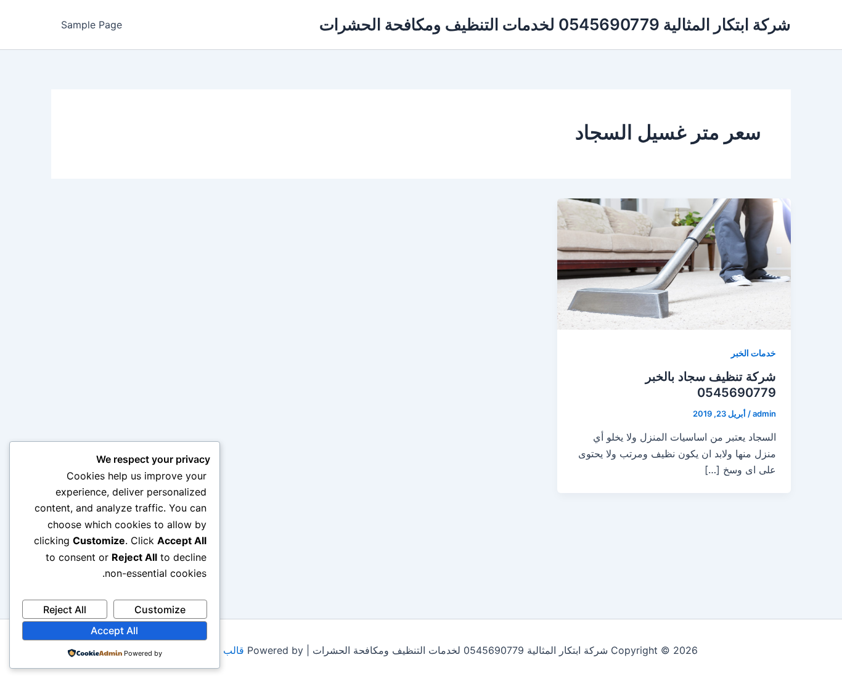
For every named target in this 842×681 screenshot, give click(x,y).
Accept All (114, 630)
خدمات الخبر (753, 353)
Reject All (64, 609)
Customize (160, 609)
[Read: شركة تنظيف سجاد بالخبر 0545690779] (674, 263)
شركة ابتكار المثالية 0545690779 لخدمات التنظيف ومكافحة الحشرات (555, 24)
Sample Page (91, 24)
